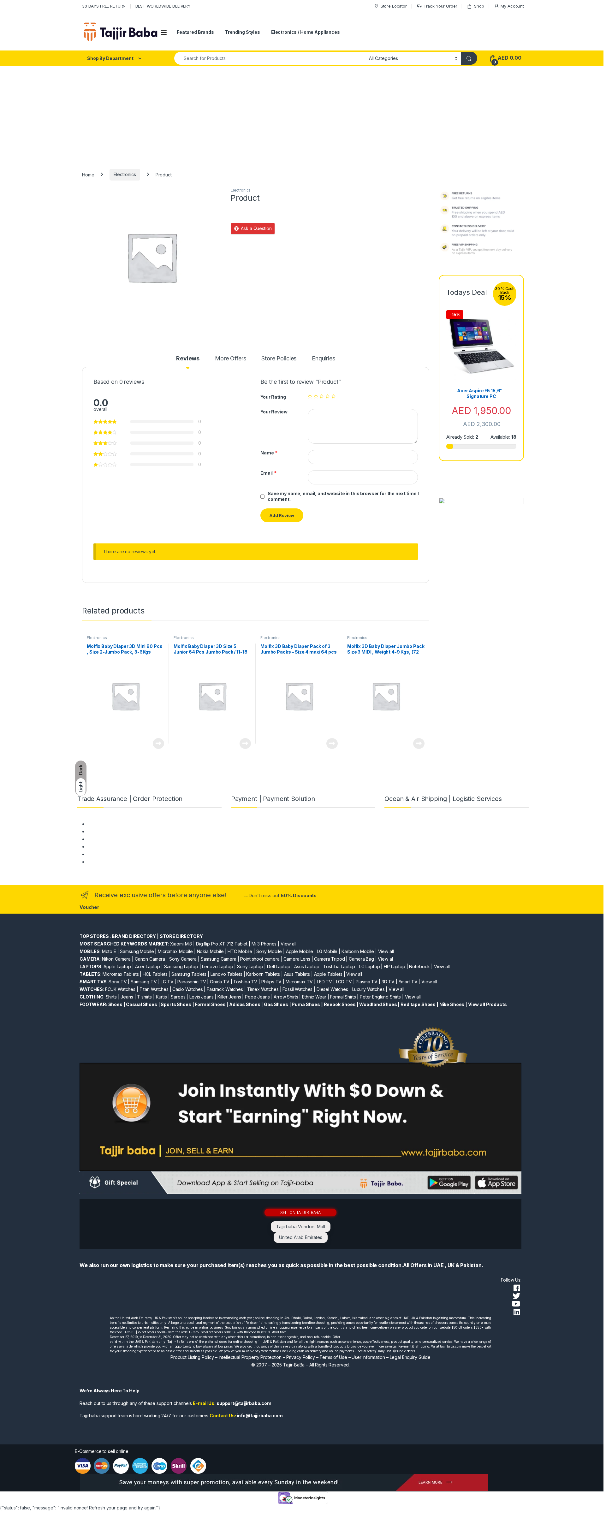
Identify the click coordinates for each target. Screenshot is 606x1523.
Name (268, 452)
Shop (479, 6)
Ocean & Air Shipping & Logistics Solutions (130, 861)
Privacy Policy (300, 1357)
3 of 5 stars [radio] (321, 396)
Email (268, 473)
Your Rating (273, 397)
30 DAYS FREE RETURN (104, 6)
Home (88, 174)
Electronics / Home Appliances (305, 32)
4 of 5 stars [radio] (327, 396)
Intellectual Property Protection (250, 1357)
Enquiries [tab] (323, 359)
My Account (512, 6)
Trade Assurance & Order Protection (124, 854)
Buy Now (158, 743)
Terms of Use (333, 1357)
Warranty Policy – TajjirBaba (115, 846)
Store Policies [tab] (278, 359)
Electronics (125, 174)
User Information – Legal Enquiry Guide (391, 1357)
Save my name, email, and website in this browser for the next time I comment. (343, 496)
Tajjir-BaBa (294, 1364)
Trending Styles (242, 32)
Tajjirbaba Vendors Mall (300, 1226)
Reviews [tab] (187, 359)
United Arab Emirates (300, 1237)
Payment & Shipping (107, 824)
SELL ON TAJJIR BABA (300, 1212)
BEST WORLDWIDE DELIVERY (163, 6)
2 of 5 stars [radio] (316, 396)
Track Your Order (440, 6)
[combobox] (269, 58)
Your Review (273, 411)
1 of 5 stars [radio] (310, 396)
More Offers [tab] (230, 359)
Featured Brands (195, 32)
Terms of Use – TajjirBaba (113, 831)
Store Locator (394, 6)
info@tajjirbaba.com (260, 1415)
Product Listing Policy (192, 1357)
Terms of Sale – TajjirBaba (113, 839)
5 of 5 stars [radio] (333, 396)
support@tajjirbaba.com (244, 1403)
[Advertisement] (303, 113)
